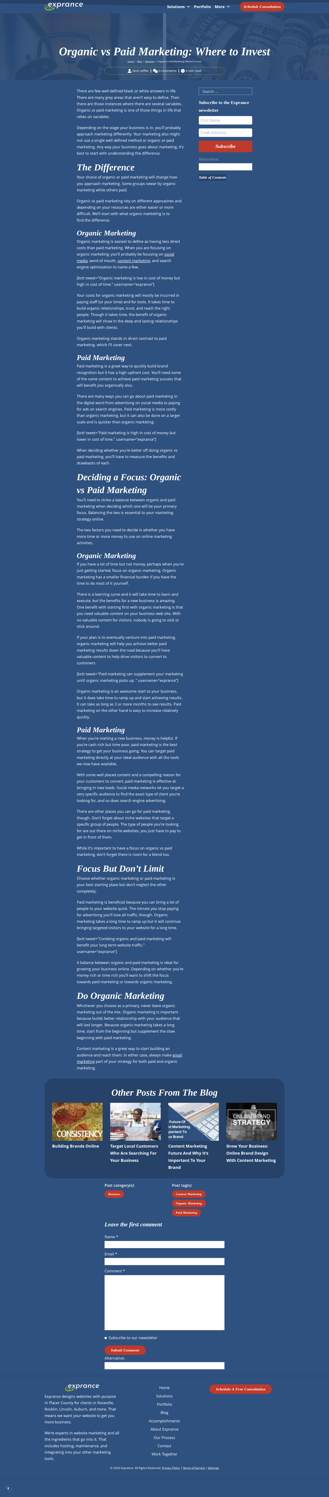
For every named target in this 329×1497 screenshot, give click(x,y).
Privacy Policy (171, 1468)
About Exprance (164, 1429)
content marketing (134, 260)
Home (164, 1387)
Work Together (164, 1453)
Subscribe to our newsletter (133, 1337)
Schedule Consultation (262, 6)
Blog (164, 1412)
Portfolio (202, 6)
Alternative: (209, 159)
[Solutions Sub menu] (188, 6)
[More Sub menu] (228, 6)
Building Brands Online (75, 1146)
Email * (111, 1253)
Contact (164, 1445)
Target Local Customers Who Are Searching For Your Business (134, 1153)
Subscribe (225, 146)
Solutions (176, 6)
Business (114, 1194)
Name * (111, 1236)
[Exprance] (64, 6)
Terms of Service (194, 1468)
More (220, 6)
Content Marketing (189, 1194)
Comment (115, 1270)
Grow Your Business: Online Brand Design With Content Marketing (251, 1153)
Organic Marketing (189, 1203)
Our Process (164, 1437)
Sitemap (213, 1468)
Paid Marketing (186, 1212)
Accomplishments (164, 1420)
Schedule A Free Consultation (240, 1389)
